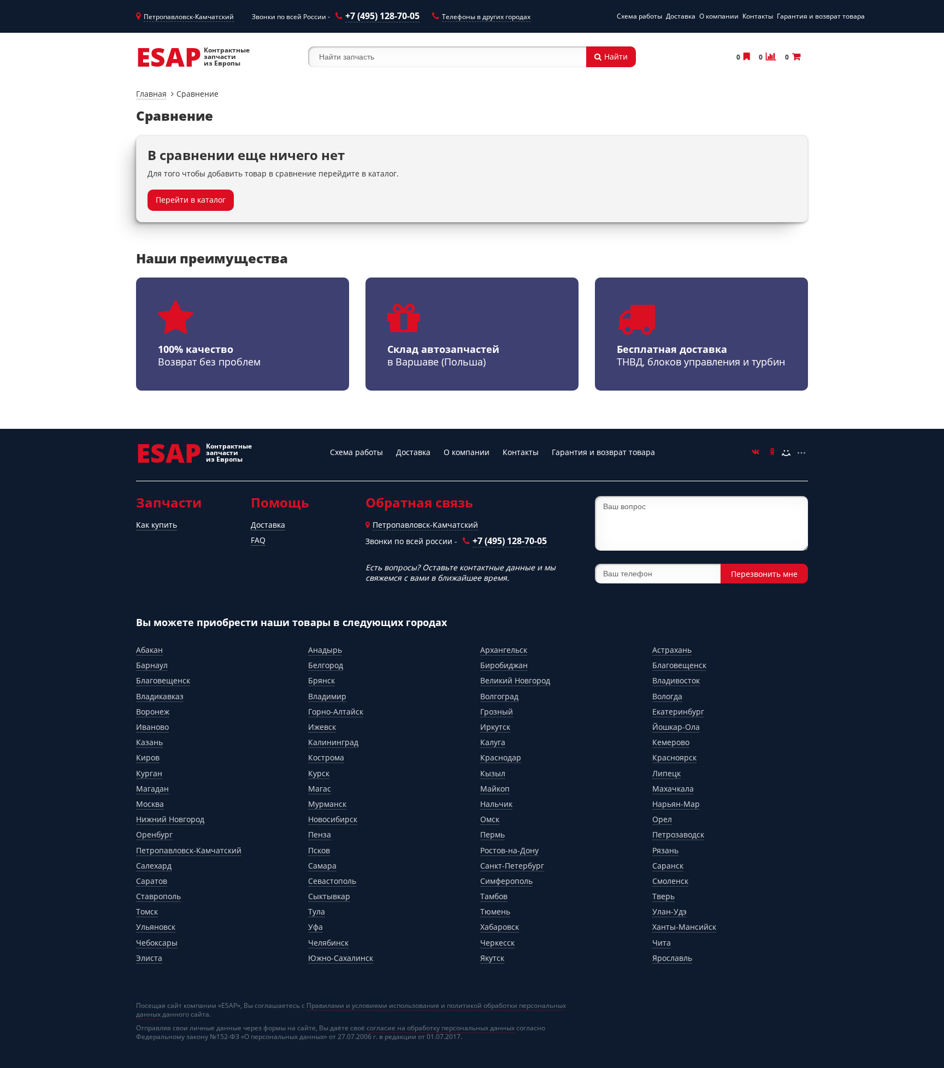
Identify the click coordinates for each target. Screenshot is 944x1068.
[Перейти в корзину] (795, 56)
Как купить (156, 525)
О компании (719, 16)
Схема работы (639, 16)
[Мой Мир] (786, 452)
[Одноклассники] (770, 452)
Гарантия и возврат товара (821, 16)
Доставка (680, 16)
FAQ (258, 540)
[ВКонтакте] (755, 452)
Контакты (757, 16)
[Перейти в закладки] (746, 56)
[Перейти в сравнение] (770, 56)
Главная (151, 93)
